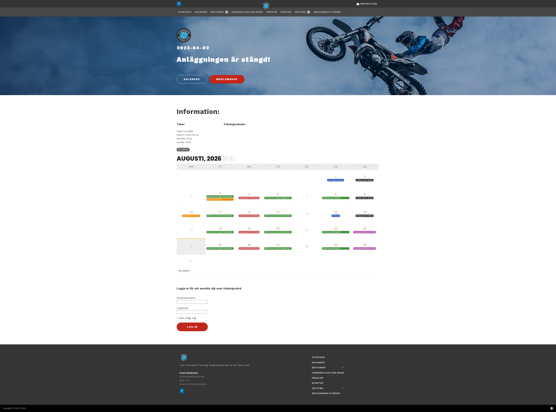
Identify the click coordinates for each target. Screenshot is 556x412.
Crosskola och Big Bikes (247, 12)
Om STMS (300, 12)
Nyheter (285, 12)
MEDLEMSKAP (226, 79)
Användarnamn (186, 297)
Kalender (201, 12)
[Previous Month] (225, 158)
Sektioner (217, 12)
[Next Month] (231, 158)
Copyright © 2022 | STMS (14, 408)
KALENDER (192, 79)
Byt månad (183, 150)
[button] (366, 3)
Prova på (271, 12)
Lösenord (182, 308)
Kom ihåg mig (187, 317)
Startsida (184, 12)
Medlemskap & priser (327, 12)
